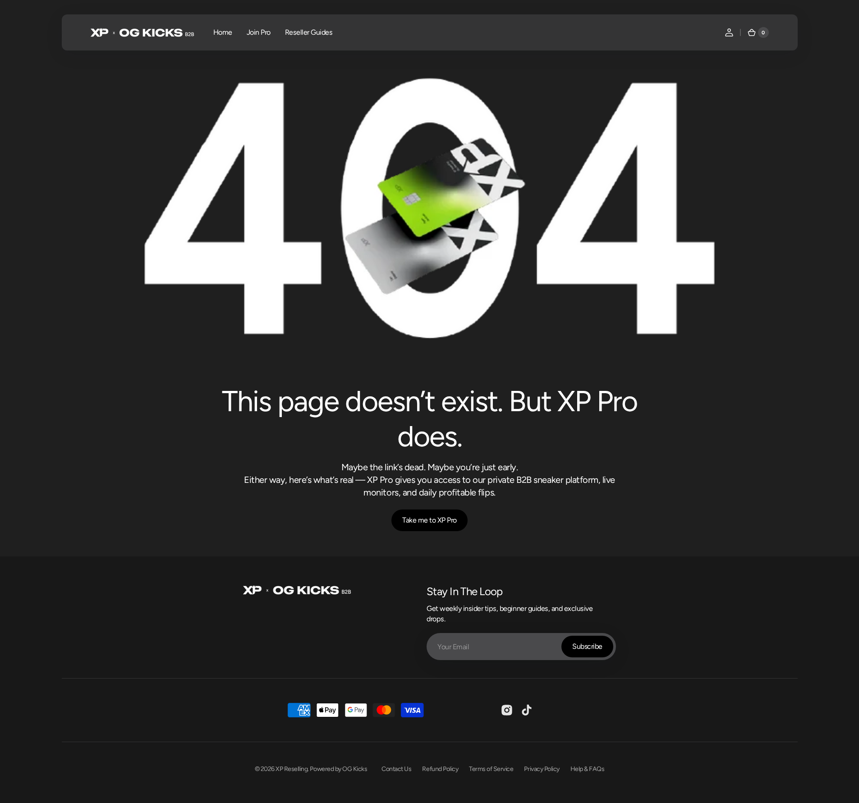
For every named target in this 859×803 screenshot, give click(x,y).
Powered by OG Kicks (338, 769)
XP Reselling (292, 769)
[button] (729, 32)
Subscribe (587, 646)
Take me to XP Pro (429, 520)
